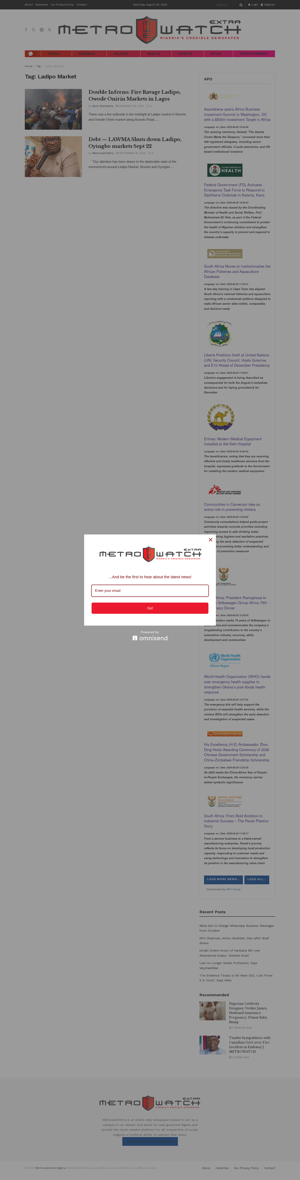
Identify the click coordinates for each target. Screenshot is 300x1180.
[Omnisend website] (150, 636)
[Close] (210, 539)
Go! (150, 608)
